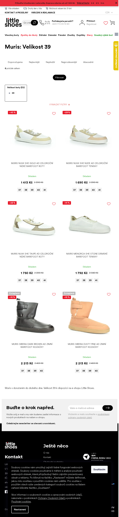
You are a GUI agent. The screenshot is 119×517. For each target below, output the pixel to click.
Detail (30, 155)
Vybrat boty (83, 3)
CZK (107, 12)
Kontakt (47, 457)
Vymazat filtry (58, 104)
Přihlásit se (107, 408)
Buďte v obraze (6, 491)
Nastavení (20, 509)
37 (19, 190)
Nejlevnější (34, 62)
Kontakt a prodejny (16, 12)
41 (45, 190)
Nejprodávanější (69, 62)
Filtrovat (59, 77)
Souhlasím (99, 469)
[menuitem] (12, 35)
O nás (46, 452)
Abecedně (88, 62)
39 (13, 93)
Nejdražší (50, 62)
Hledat (34, 22)
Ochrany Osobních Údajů (51, 498)
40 (38, 190)
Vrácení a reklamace (43, 12)
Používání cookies (21, 501)
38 (26, 190)
